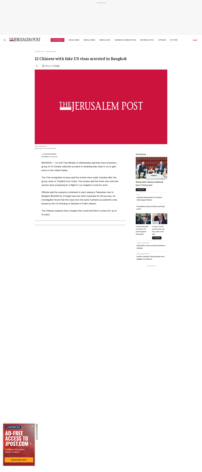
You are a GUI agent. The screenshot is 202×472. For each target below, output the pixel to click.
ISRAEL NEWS (74, 40)
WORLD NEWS (89, 40)
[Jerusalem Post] (23, 40)
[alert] (19, 448)
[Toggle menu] (4, 40)
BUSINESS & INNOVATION (125, 40)
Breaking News (51, 51)
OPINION (162, 40)
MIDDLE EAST (104, 40)
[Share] (37, 66)
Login (195, 40)
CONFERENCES (57, 40)
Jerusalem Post (39, 51)
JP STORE (174, 40)
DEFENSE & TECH (147, 40)
